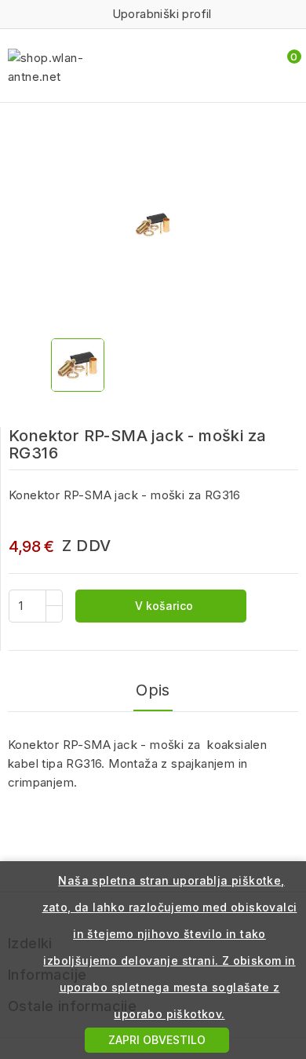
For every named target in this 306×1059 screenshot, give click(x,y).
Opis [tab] (153, 690)
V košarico (162, 605)
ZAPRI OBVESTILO (157, 1039)
